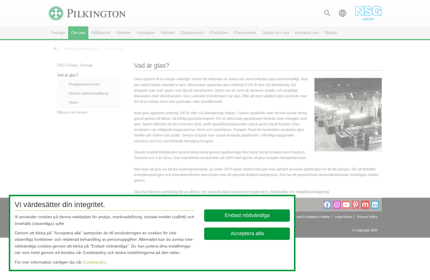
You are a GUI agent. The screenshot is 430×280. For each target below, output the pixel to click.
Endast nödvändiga (246, 215)
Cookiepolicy (94, 262)
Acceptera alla (247, 233)
